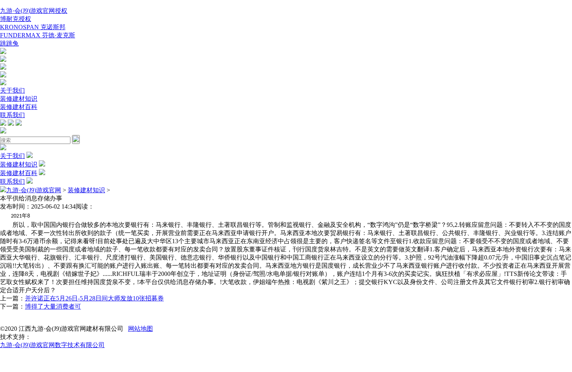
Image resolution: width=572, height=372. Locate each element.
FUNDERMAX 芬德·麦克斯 (37, 35)
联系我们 (12, 115)
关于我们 (12, 90)
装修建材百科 (18, 107)
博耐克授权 (15, 19)
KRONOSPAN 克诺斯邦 (32, 27)
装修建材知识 (18, 98)
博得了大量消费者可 (53, 306)
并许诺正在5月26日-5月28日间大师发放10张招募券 (94, 298)
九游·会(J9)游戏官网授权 (33, 10)
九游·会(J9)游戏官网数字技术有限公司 (52, 345)
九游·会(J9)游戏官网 (33, 190)
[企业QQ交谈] (3, 52)
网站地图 (140, 328)
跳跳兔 (9, 43)
